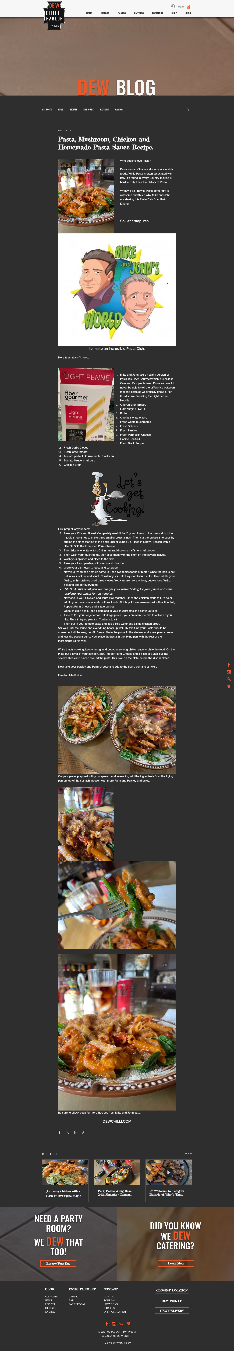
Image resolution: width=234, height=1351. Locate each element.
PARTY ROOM (77, 1304)
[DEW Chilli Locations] (229, 687)
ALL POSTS (47, 109)
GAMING (119, 109)
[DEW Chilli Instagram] (114, 1324)
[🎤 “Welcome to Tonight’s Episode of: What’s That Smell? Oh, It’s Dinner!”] (169, 1172)
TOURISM (109, 1300)
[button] (188, 7)
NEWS (60, 109)
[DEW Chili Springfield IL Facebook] (229, 665)
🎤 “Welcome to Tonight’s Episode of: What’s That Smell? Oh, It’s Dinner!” (166, 1192)
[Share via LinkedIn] (75, 1132)
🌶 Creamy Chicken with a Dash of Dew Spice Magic (63, 1193)
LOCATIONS (111, 1304)
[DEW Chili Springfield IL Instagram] (229, 672)
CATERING (104, 109)
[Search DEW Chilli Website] (229, 679)
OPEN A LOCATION (115, 1311)
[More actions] (174, 130)
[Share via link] (83, 1132)
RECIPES (73, 109)
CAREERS (109, 1308)
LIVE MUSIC (88, 109)
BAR (71, 1300)
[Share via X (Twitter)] (67, 1132)
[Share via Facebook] (59, 1132)
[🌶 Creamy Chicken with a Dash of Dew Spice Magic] (65, 1172)
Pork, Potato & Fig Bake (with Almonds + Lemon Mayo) (114, 1192)
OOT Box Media (126, 1331)
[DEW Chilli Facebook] (107, 1324)
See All (188, 1153)
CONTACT (110, 1296)
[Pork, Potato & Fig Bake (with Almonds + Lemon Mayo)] (117, 1172)
